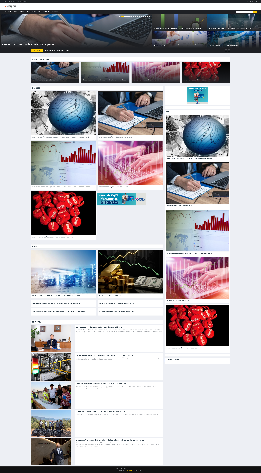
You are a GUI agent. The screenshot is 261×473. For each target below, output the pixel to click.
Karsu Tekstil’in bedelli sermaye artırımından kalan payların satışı (60, 137)
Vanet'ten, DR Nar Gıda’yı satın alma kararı (97, 80)
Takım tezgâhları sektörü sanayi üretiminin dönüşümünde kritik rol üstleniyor (58, 311)
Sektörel (55, 11)
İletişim (25, 1)
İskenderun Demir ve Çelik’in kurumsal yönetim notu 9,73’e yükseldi (61, 187)
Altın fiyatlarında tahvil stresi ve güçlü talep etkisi (116, 303)
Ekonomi (15, 11)
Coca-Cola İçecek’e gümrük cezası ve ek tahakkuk (35, 44)
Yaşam (22, 11)
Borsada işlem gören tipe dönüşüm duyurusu (223, 45)
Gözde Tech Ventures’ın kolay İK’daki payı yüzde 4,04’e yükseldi (154, 80)
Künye (21, 1)
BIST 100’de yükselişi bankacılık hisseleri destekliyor (116, 311)
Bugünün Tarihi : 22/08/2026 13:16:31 (11, 1)
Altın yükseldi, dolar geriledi (111, 295)
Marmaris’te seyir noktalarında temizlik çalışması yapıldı (100, 412)
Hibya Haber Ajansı (131, 470)
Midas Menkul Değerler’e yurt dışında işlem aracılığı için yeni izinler (231, 28)
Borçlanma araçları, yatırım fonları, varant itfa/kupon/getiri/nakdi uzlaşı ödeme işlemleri (179, 44)
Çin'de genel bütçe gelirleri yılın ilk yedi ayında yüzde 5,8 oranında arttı (56, 303)
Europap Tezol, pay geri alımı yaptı (113, 187)
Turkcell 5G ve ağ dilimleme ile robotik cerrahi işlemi (99, 327)
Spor (39, 11)
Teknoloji (46, 11)
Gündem (8, 11)
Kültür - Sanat (31, 11)
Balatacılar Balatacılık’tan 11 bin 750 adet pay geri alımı (202, 80)
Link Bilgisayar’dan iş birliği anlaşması (115, 137)
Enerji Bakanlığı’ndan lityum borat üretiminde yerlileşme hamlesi (104, 355)
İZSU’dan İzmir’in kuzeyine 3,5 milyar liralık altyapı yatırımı (101, 383)
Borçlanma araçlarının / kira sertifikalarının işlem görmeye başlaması (177, 28)
